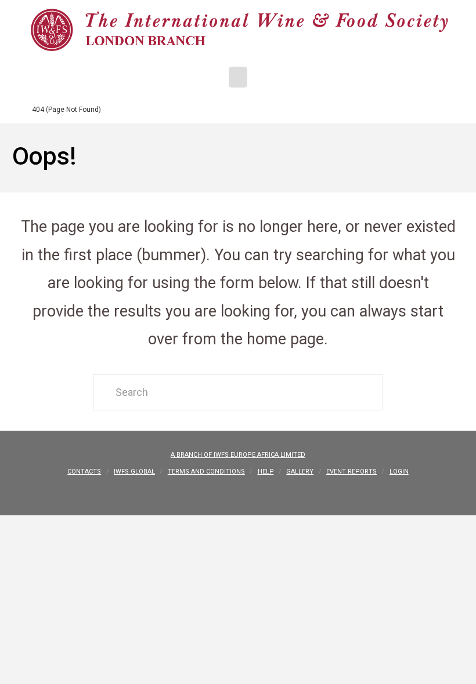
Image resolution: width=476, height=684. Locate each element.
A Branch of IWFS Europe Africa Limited (238, 455)
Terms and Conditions (206, 471)
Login (399, 471)
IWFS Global (134, 471)
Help (266, 471)
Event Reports (351, 471)
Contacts (84, 471)
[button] (238, 77)
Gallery (299, 471)
